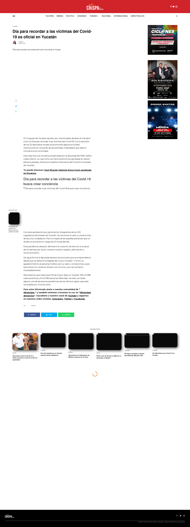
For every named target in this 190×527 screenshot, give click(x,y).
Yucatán (15, 26)
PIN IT (58, 208)
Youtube (72, 296)
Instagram (57, 299)
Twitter (68, 299)
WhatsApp (29, 292)
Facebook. (79, 299)
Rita (22, 41)
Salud (14, 353)
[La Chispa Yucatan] (95, 6)
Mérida (70, 352)
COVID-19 (33, 305)
